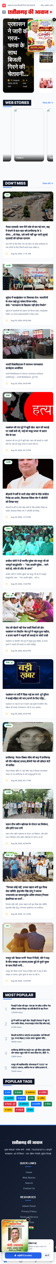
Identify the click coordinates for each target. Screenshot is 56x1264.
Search (29, 1183)
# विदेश (48, 1104)
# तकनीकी (9, 1098)
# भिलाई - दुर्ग (10, 1104)
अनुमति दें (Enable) (24, 1255)
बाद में (47, 1255)
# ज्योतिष (42, 1092)
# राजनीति (36, 1104)
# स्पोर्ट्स (19, 1110)
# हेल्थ (30, 1110)
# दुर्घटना (21, 1098)
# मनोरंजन (24, 1104)
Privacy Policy (29, 1211)
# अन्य (7, 1092)
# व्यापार (8, 1110)
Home (29, 1172)
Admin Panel (29, 1206)
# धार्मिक (41, 1098)
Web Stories (29, 1177)
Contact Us (29, 1188)
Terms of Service (29, 1217)
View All (47, 103)
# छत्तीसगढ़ (30, 1092)
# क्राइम (18, 1092)
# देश (31, 1098)
